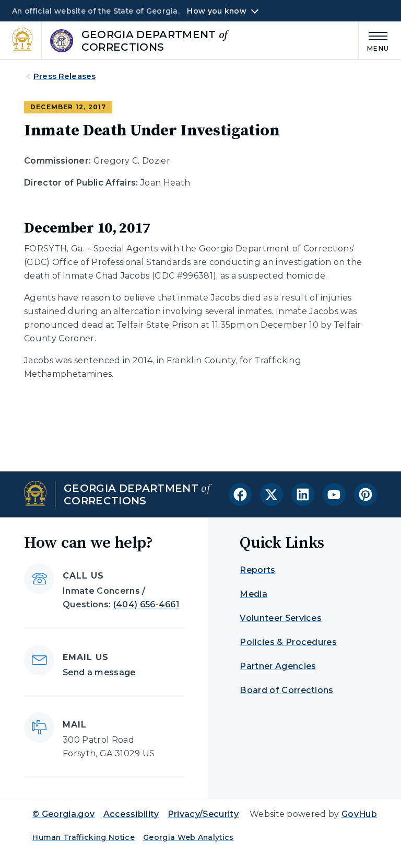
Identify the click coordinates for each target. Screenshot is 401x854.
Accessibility (131, 814)
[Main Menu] (374, 40)
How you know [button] (216, 11)
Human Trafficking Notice (83, 837)
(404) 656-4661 (146, 604)
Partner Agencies (278, 666)
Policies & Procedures (288, 642)
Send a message (99, 672)
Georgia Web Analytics (188, 837)
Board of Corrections (286, 690)
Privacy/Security (203, 814)
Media (253, 594)
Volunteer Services (281, 618)
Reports (257, 570)
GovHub (359, 814)
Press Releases (64, 76)
